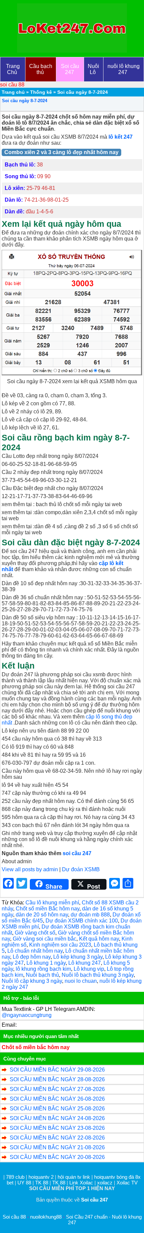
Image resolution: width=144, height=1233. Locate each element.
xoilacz (105, 1182)
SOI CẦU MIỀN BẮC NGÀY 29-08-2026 (57, 1070)
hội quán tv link (74, 1177)
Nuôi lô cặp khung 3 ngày (32, 981)
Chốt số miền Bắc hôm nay (47, 908)
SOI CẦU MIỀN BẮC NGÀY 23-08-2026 (57, 1128)
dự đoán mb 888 (90, 914)
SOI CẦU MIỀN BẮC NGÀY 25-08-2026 (57, 1108)
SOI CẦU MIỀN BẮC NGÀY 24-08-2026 (57, 1118)
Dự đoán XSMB (81, 869)
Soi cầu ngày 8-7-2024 (24, 100)
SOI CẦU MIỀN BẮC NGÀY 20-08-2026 (57, 1157)
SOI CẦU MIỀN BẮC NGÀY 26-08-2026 (57, 1099)
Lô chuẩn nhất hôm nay (35, 951)
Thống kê (41, 92)
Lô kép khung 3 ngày (77, 957)
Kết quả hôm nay (99, 939)
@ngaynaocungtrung (27, 1015)
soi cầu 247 (77, 853)
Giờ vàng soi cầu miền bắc (44, 939)
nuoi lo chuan (81, 981)
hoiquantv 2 (41, 1177)
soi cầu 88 (12, 84)
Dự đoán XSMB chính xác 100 (82, 920)
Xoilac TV (127, 1182)
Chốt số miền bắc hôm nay (36, 1047)
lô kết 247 (121, 137)
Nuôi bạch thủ (42, 975)
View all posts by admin (30, 869)
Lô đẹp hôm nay (32, 957)
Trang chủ (13, 92)
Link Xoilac (81, 1182)
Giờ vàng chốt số (35, 933)
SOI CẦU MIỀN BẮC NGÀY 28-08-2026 (57, 1079)
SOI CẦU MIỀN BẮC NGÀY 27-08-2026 (57, 1089)
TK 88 (41, 1182)
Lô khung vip (89, 969)
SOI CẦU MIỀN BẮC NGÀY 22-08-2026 (57, 1138)
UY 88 (24, 1182)
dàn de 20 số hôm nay (42, 914)
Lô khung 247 (84, 963)
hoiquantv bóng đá (114, 1177)
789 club (15, 1177)
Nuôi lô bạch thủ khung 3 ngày (98, 975)
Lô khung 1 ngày (46, 963)
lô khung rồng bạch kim (43, 969)
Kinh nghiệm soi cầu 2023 (60, 945)
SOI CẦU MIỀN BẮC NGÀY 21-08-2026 (57, 1147)
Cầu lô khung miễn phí (52, 902)
